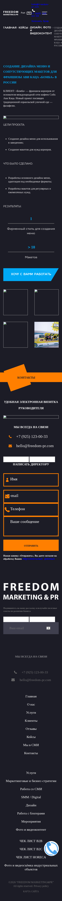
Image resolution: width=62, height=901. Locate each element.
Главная (10, 28)
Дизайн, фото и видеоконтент (41, 30)
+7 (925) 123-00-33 (39, 15)
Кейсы (23, 28)
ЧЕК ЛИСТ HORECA (31, 857)
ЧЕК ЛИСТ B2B (31, 841)
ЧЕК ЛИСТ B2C (31, 849)
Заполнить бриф (40, 21)
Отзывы (31, 729)
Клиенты (31, 720)
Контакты (31, 753)
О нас (31, 704)
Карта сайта (31, 891)
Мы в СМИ (31, 745)
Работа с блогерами (31, 813)
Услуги (31, 712)
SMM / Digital (31, 797)
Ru (29, 13)
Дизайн (31, 805)
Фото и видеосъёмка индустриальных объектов (31, 867)
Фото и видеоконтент (31, 829)
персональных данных (38, 559)
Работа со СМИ (31, 789)
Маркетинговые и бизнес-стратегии (31, 781)
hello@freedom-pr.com (40, 5)
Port (23, 13)
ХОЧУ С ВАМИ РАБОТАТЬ (31, 274)
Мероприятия (31, 821)
